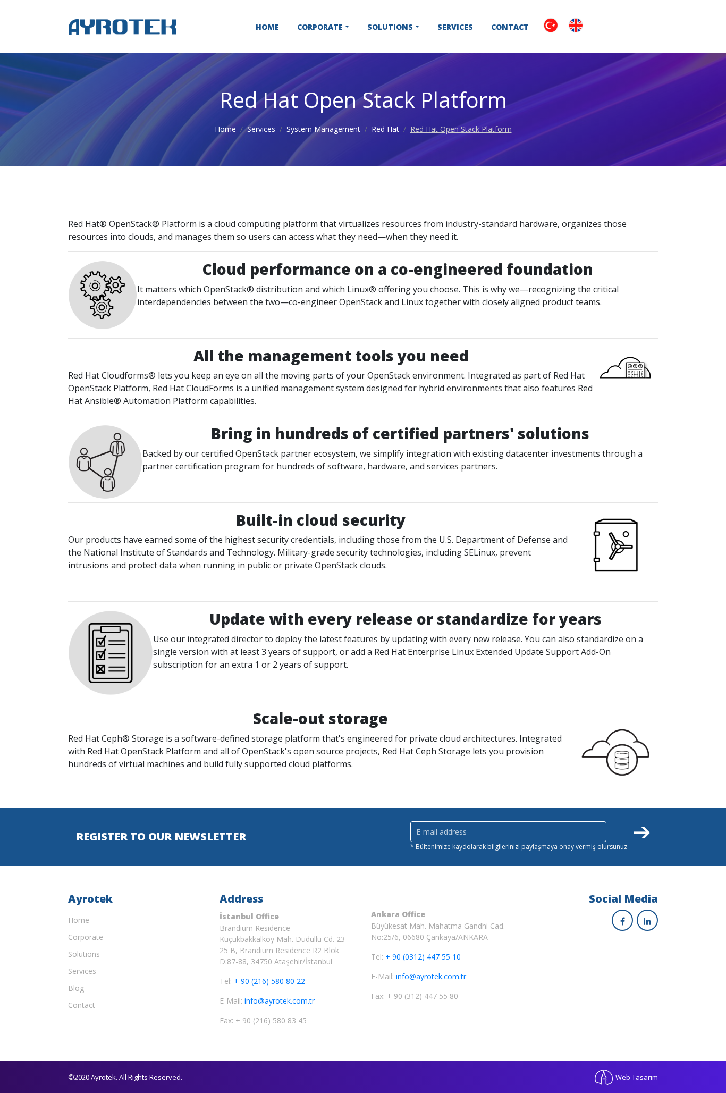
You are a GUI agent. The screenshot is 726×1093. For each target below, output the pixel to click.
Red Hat (385, 129)
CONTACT (510, 27)
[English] (576, 24)
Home (225, 129)
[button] (629, 831)
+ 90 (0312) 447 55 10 (423, 957)
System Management (323, 129)
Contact (81, 1005)
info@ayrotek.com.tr (279, 1001)
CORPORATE (320, 27)
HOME (267, 27)
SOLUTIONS (390, 27)
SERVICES (455, 27)
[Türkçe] (551, 24)
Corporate (85, 937)
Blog (76, 988)
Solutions (84, 954)
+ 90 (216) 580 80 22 (269, 981)
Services (261, 129)
